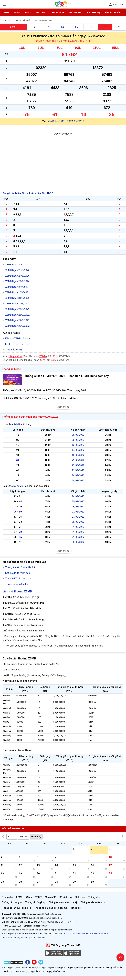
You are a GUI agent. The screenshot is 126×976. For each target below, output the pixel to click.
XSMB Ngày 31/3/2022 (17, 298)
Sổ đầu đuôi (112, 12)
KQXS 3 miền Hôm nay (17, 344)
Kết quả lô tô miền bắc (17, 572)
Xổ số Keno (65, 897)
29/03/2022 (78, 526)
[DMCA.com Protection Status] (13, 963)
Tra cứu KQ (92, 12)
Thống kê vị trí (95, 897)
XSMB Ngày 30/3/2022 (17, 303)
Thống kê (75, 12)
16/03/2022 (78, 455)
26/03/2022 (78, 506)
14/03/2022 (78, 450)
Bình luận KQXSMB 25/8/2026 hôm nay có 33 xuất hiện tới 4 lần (39, 398)
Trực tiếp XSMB (13, 349)
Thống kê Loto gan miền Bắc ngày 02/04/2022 (30, 416)
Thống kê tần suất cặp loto (16, 908)
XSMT (28, 12)
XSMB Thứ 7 (51, 41)
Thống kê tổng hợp (35, 902)
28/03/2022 (78, 521)
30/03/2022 (78, 542)
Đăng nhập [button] (118, 4)
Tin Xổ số (76, 908)
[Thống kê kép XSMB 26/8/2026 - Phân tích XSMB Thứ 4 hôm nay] (12, 379)
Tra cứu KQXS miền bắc (18, 578)
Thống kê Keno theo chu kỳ (62, 902)
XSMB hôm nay (13, 264)
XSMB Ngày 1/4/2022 (16, 292)
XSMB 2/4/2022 (69, 41)
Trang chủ (7, 897)
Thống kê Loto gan (12, 902)
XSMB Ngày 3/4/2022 (16, 286)
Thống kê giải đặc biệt (17, 584)
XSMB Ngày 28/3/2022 (17, 314)
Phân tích (58, 12)
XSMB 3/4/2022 (75, 121)
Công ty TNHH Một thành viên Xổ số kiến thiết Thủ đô (82, 933)
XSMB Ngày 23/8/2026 (17, 281)
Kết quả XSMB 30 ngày (17, 338)
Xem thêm (63, 406)
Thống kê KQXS (11, 369)
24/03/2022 (78, 475)
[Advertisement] (63, 159)
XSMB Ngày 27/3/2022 (17, 320)
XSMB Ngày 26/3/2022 (17, 325)
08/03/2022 (78, 439)
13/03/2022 (78, 445)
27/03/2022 (78, 511)
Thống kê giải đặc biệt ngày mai (50, 908)
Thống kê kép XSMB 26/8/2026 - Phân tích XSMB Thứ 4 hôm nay (66, 376)
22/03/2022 (78, 460)
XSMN (16, 12)
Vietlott (41, 12)
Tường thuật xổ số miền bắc (20, 567)
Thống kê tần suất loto (92, 902)
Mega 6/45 (50, 897)
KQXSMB (18, 485)
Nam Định (85, 41)
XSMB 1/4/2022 (56, 121)
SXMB (16, 424)
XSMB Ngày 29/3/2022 (17, 309)
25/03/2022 (78, 501)
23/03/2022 (78, 470)
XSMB (5, 12)
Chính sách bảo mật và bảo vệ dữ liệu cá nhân (23, 937)
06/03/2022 (78, 434)
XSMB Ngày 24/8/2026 (17, 275)
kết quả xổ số (15, 356)
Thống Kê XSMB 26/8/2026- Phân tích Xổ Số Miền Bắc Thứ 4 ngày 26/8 (44, 390)
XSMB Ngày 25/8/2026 (17, 270)
